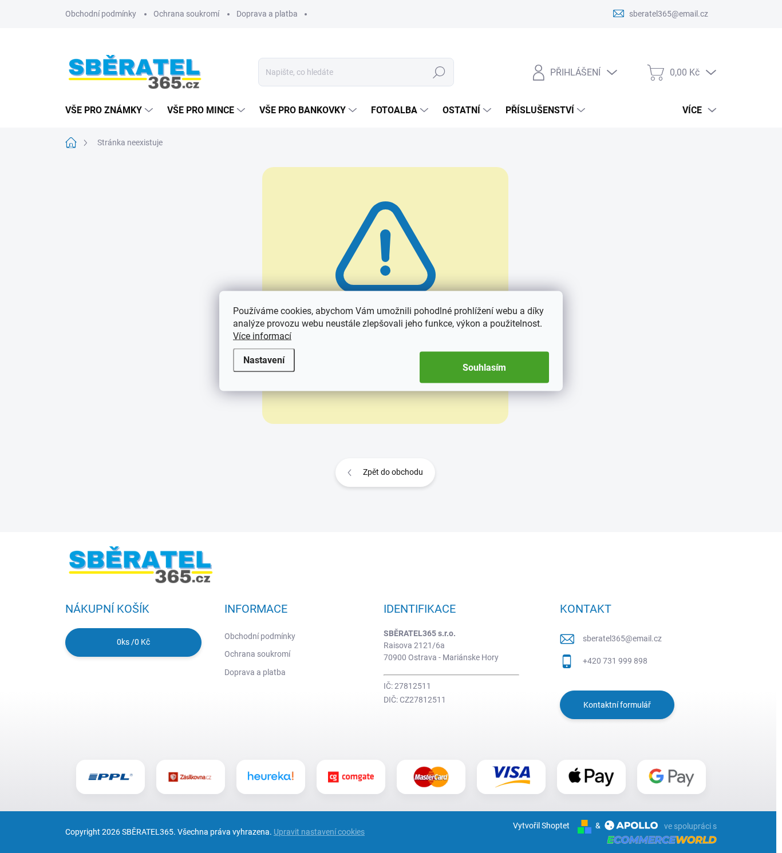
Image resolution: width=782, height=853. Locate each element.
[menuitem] (110, 110)
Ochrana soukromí (186, 13)
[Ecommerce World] (658, 839)
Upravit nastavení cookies (319, 831)
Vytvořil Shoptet (541, 825)
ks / (133, 641)
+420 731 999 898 (615, 660)
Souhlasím (484, 367)
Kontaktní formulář (617, 704)
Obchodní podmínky (100, 13)
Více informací (262, 336)
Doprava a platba (267, 13)
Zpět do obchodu (393, 472)
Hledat (439, 72)
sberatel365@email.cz (622, 638)
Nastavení (264, 359)
